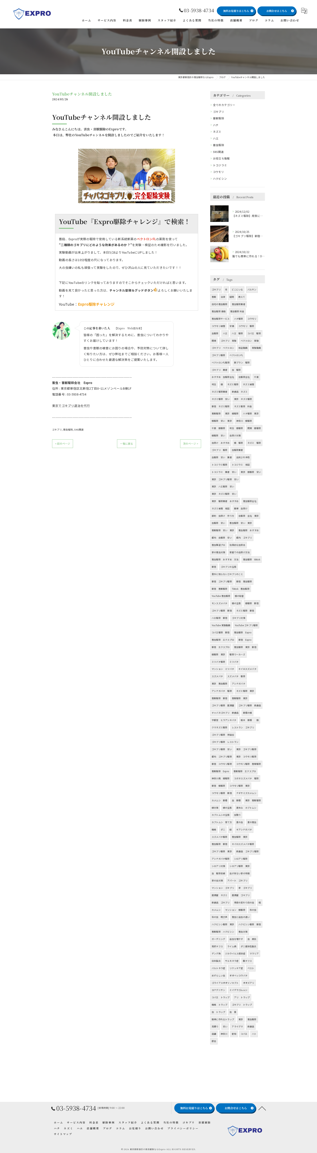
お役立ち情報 (221, 158)
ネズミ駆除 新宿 (245, 610)
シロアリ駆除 (240, 858)
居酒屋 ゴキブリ (241, 895)
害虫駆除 (68, 429)
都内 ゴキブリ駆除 (222, 756)
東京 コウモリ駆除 (246, 756)
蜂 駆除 (238, 442)
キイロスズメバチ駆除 (243, 843)
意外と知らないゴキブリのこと (227, 574)
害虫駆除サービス (221, 318)
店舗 (214, 1033)
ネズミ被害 (248, 384)
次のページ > (190, 443)
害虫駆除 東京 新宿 (245, 647)
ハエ (215, 138)
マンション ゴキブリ (223, 887)
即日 (214, 1041)
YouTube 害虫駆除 (221, 595)
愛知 (234, 1033)
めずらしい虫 (218, 975)
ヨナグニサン (218, 989)
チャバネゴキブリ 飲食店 (225, 712)
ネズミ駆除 (232, 384)
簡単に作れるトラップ (223, 1019)
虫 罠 (232, 1011)
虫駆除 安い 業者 (222, 457)
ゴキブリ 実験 (228, 340)
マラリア (254, 953)
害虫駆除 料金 (237, 311)
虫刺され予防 (243, 457)
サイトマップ (63, 1134)
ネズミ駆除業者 (219, 391)
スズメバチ (217, 676)
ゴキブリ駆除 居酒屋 (223, 705)
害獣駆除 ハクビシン (223, 931)
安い (225, 1026)
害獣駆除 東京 (239, 698)
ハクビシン (220, 178)
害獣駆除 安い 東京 (223, 530)
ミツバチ (233, 661)
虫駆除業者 (237, 449)
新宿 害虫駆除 (244, 581)
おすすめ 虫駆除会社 (223, 376)
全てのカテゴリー (224, 105)
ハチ (215, 125)
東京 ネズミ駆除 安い (224, 493)
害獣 (214, 296)
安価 (231, 325)
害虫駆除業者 (238, 304)
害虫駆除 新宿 (219, 843)
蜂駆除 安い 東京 (222, 420)
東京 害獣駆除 (253, 800)
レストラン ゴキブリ (243, 727)
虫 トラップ (218, 1011)
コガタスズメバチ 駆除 (246, 778)
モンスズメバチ (219, 603)
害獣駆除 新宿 (219, 698)
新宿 (214, 566)
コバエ (244, 1033)
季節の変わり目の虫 (244, 902)
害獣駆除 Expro (220, 771)
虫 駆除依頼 (218, 873)
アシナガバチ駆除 (221, 858)
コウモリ (218, 172)
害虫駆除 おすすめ (248, 530)
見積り (215, 1026)
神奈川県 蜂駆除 (221, 778)
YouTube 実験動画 (221, 625)
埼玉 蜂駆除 (236, 428)
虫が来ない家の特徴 (239, 873)
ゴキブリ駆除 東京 (222, 851)
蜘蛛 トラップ (219, 1004)
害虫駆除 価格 (219, 311)
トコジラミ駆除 (219, 464)
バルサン (251, 289)
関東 (214, 340)
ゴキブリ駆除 (218, 355)
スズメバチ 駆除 (236, 676)
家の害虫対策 (218, 552)
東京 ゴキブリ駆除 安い (225, 479)
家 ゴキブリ (245, 887)
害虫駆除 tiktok (251, 559)
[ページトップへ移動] (262, 1108)
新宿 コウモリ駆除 (222, 763)
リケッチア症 (236, 968)
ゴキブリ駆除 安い (222, 749)
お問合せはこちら (276, 11)
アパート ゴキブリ (237, 880)
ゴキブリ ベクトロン (223, 347)
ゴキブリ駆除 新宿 (222, 610)
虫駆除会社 (244, 376)
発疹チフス (217, 946)
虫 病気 (251, 938)
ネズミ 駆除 (254, 442)
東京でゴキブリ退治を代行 (71, 405)
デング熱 (216, 953)
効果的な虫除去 (237, 544)
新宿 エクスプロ (221, 647)
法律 (223, 296)
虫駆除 (215, 333)
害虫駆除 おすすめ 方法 (225, 559)
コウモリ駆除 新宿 (222, 793)
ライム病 (231, 946)
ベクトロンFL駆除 (221, 362)
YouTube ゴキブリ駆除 (246, 625)
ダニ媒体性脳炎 (248, 946)
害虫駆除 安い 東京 (240, 522)
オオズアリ (248, 982)
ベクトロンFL (236, 355)
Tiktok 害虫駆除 (240, 588)
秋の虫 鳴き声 (219, 916)
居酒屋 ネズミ (219, 895)
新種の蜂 (247, 712)
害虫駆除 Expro (243, 632)
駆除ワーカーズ (237, 654)
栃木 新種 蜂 (250, 720)
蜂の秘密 (239, 595)
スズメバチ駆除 (219, 836)
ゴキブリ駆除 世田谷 (223, 734)
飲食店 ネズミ (239, 391)
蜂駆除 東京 (218, 654)
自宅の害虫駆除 (219, 304)
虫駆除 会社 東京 (248, 515)
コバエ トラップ (221, 997)
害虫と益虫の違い (241, 916)
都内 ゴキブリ (244, 537)
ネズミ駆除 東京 (245, 690)
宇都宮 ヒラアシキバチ (224, 720)
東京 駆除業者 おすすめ (225, 501)
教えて (241, 296)
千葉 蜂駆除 (218, 428)
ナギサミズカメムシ (246, 793)
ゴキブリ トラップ (242, 1004)
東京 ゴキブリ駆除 (246, 749)
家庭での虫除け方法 (239, 552)
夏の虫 (239, 822)
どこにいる (237, 289)
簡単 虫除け (240, 508)
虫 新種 (236, 800)
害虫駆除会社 (249, 501)
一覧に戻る (126, 443)
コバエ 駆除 (254, 333)
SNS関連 (79, 429)
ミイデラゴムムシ (238, 989)
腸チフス (247, 960)
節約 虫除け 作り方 (223, 515)
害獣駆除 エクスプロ (245, 771)
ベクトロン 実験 (250, 340)
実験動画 (256, 347)
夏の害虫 (251, 822)
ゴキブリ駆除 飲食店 (249, 705)
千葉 (256, 376)
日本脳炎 (216, 960)
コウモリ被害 (218, 325)
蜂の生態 (236, 603)
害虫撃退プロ (218, 544)
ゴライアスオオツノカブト (225, 982)
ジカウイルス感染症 (235, 953)
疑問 (231, 296)
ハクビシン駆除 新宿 (249, 924)
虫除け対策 (235, 435)
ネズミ (217, 131)
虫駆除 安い (218, 522)
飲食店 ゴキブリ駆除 (247, 851)
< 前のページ (62, 443)
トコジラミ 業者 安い (224, 471)
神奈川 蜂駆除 (244, 420)
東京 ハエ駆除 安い (223, 486)
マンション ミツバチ (223, 668)
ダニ (223, 829)
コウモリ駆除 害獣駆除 (248, 763)
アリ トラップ (242, 997)
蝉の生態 (227, 807)
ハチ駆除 (238, 318)
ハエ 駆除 (237, 333)
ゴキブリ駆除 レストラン (225, 741)
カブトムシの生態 (221, 814)
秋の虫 (253, 909)
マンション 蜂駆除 (235, 909)
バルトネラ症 (218, 968)
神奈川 (224, 1033)
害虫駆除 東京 (239, 836)
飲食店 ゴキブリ (221, 902)
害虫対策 (242, 931)
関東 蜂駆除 (254, 428)
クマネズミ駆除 (219, 727)
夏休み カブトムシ (246, 807)
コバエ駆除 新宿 (221, 632)
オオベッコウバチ (238, 975)
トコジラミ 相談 (241, 464)
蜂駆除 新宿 (252, 603)
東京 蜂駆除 (231, 413)
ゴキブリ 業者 (219, 369)
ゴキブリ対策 (238, 617)
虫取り (237, 814)
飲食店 (250, 1026)
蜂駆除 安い (218, 435)
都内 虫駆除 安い (222, 537)
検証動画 (242, 347)
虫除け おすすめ (221, 442)
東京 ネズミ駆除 (243, 398)
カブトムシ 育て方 (222, 822)
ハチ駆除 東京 (250, 413)
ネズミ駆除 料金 (243, 406)
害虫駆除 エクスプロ (223, 639)
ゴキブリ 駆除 (219, 449)
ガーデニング (218, 938)
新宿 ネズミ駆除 (221, 406)
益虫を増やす (236, 938)
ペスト (250, 968)
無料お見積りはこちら (236, 11)
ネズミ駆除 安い (221, 398)
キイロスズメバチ (247, 668)
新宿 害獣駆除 (219, 588)
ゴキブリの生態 (228, 566)
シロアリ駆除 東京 (239, 866)
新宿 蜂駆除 (218, 785)
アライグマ (237, 1026)
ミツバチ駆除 (218, 661)
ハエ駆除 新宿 (219, 617)
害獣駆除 (218, 118)
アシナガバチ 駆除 (222, 690)
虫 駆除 (236, 369)
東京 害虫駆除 (219, 683)
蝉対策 (215, 807)
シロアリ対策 (218, 866)
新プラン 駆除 (242, 362)
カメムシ (216, 909)
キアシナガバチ (244, 829)
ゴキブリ (57, 429)
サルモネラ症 (231, 960)
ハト (254, 1033)
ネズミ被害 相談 (221, 508)
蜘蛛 (214, 829)
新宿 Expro (245, 639)
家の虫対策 (217, 880)
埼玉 (214, 384)
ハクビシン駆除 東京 (223, 924)
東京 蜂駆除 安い (251, 471)
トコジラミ (220, 165)
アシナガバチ (238, 683)
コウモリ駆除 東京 (239, 785)
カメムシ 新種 (219, 800)
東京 (240, 1019)
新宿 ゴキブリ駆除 (222, 581)
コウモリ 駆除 (246, 325)
